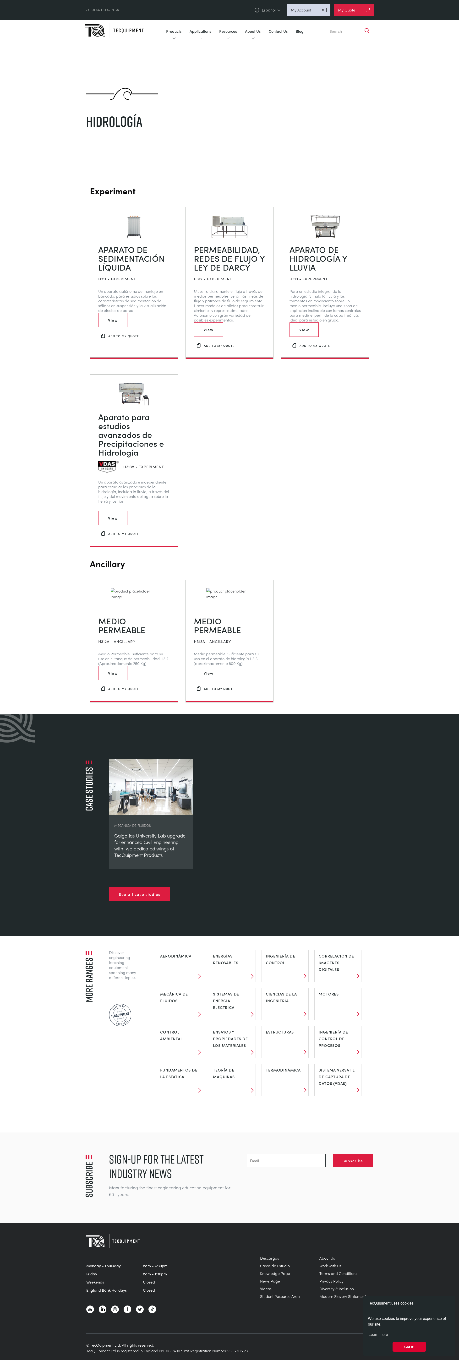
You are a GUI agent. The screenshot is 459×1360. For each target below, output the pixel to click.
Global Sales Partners (102, 10)
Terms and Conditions (338, 1273)
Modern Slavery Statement (342, 1296)
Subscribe (353, 1160)
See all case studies (139, 894)
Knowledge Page (275, 1273)
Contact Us (278, 31)
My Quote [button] (346, 10)
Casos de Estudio (275, 1265)
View (113, 320)
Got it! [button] (409, 1347)
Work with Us (330, 1265)
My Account (301, 10)
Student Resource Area (280, 1296)
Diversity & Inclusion (336, 1288)
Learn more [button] (378, 1335)
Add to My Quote (123, 336)
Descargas (269, 1258)
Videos (266, 1288)
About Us (253, 31)
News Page (270, 1281)
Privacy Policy (331, 1281)
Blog (300, 31)
